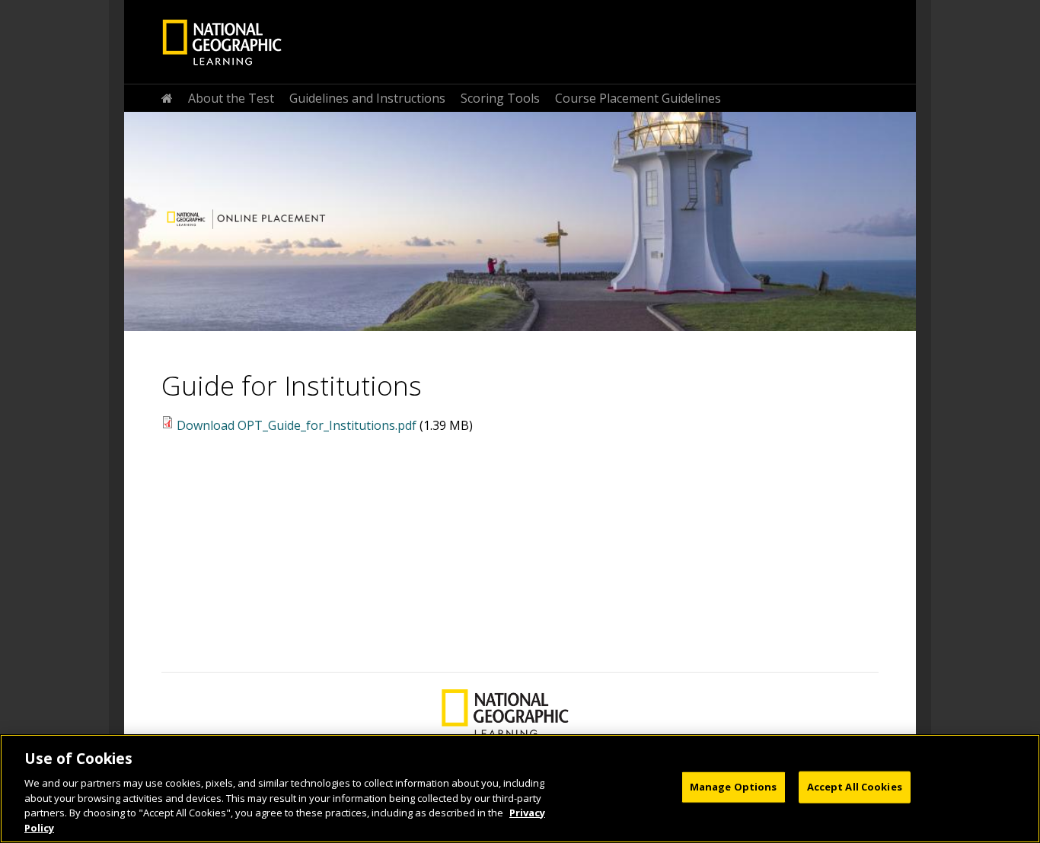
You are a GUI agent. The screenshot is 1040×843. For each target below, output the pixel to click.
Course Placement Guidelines (638, 98)
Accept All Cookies (854, 787)
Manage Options (733, 787)
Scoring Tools (500, 98)
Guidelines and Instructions (367, 98)
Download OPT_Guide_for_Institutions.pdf (296, 425)
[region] (520, 788)
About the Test (231, 98)
